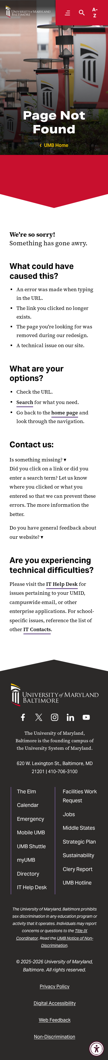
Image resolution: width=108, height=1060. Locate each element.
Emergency (30, 819)
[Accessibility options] (96, 1049)
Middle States (79, 828)
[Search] (80, 13)
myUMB (26, 860)
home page (64, 412)
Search (24, 402)
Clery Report (77, 869)
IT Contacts (37, 629)
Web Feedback (55, 1020)
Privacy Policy (54, 987)
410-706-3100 (62, 772)
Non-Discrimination (54, 1037)
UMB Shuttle (31, 846)
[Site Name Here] (28, 11)
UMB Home (56, 145)
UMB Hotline (77, 882)
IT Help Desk (62, 584)
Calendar (28, 805)
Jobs (69, 814)
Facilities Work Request (80, 796)
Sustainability (78, 855)
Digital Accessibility (55, 1003)
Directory (28, 873)
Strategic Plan (79, 841)
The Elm (26, 791)
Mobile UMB (31, 832)
